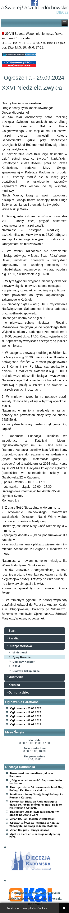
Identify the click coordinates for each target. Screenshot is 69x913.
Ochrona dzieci (19, 692)
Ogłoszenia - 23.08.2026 (25, 708)
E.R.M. (16, 666)
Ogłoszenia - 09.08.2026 (25, 716)
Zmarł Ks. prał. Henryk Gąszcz (29, 829)
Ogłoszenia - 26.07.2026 (25, 724)
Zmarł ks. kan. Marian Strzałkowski (32, 818)
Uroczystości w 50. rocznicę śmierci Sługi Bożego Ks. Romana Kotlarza (36, 789)
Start (11, 630)
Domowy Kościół (23, 661)
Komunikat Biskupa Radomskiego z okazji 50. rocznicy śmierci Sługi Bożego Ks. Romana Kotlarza (35, 804)
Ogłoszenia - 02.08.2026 (25, 720)
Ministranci (19, 652)
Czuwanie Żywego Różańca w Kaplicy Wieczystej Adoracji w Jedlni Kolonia (34, 824)
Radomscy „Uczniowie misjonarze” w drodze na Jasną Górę (34, 813)
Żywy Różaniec (22, 657)
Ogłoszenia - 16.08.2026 (25, 712)
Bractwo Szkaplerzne (26, 670)
